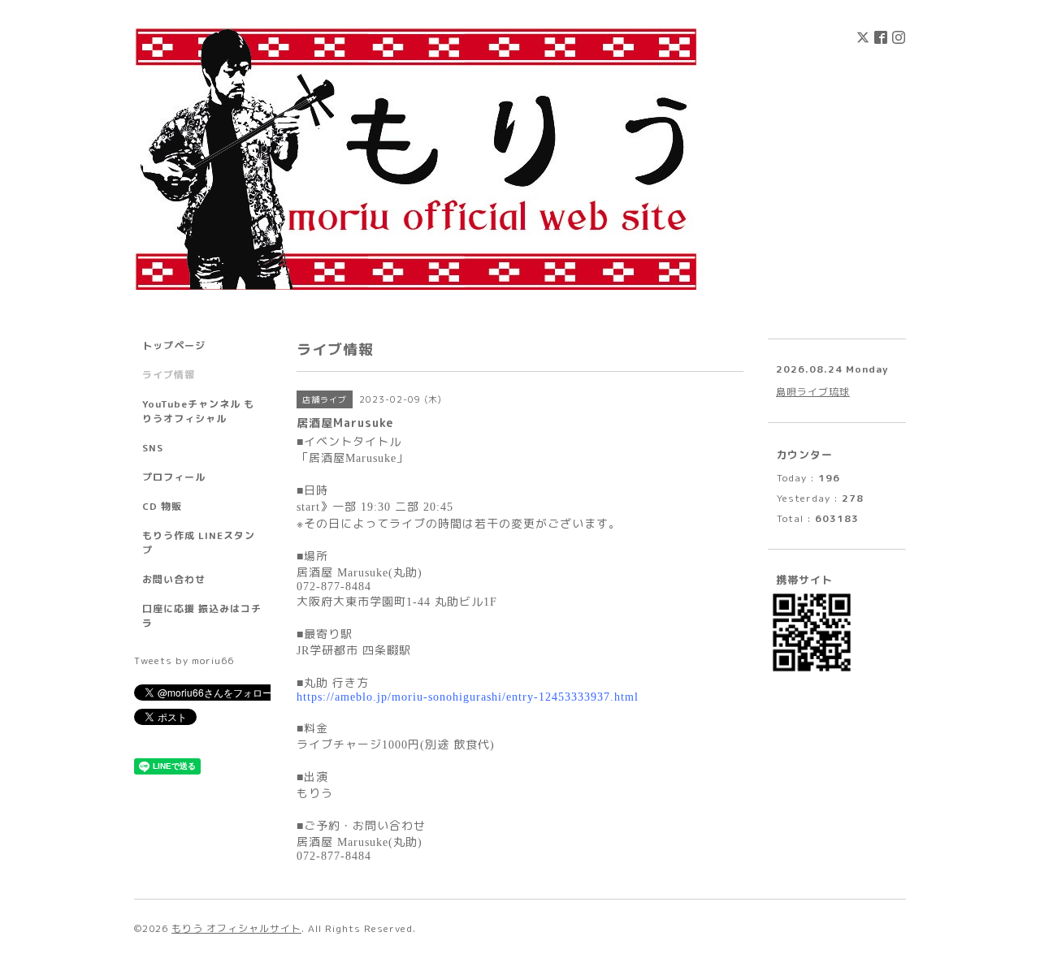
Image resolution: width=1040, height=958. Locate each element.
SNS (152, 448)
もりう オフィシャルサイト (236, 928)
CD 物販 (162, 506)
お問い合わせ (174, 579)
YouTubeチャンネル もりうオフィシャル (198, 411)
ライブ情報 (168, 375)
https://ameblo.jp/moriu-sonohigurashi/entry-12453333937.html (468, 697)
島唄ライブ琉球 (813, 392)
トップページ (174, 345)
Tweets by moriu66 (184, 660)
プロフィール (174, 477)
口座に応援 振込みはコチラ (202, 616)
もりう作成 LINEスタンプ (198, 543)
